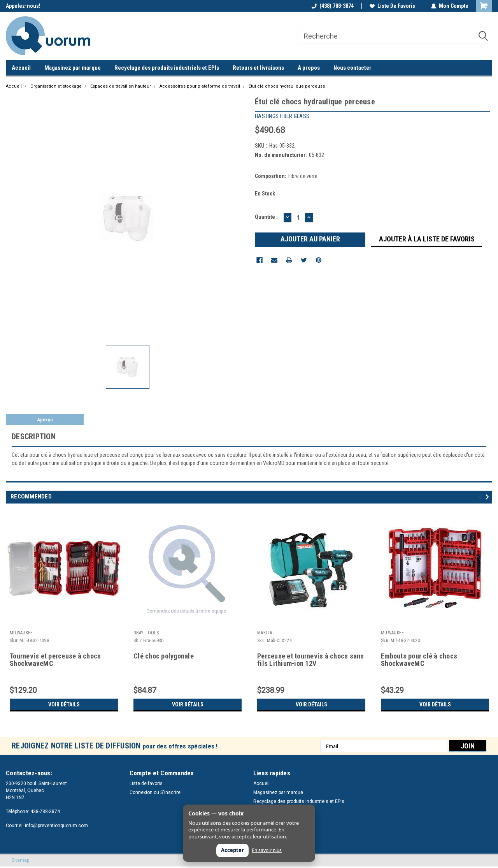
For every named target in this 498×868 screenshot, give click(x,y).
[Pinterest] (319, 260)
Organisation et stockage (56, 86)
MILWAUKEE (21, 633)
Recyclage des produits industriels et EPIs (166, 67)
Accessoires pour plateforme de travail (200, 86)
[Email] (274, 260)
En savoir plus (267, 850)
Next (488, 497)
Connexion (141, 792)
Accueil (21, 67)
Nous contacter (352, 67)
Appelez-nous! (23, 6)
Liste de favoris (396, 6)
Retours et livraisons (258, 67)
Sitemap (20, 860)
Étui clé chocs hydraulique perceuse (287, 86)
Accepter (232, 850)
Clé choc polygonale (163, 656)
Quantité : (266, 217)
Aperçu (45, 420)
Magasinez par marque (72, 67)
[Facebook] (259, 260)
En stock (265, 193)
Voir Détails (64, 704)
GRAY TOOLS (146, 633)
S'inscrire (170, 792)
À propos (309, 67)
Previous (481, 497)
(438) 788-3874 (336, 6)
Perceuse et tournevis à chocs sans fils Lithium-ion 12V (310, 659)
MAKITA (264, 633)
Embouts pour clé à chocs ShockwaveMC (419, 659)
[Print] (289, 260)
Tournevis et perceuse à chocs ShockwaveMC (55, 659)
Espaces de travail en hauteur (120, 86)
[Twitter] (304, 260)
